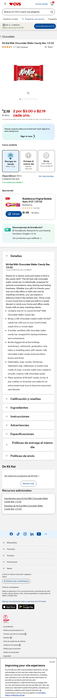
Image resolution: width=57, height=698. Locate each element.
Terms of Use (19, 695)
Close (52, 661)
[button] (46, 176)
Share (50, 47)
